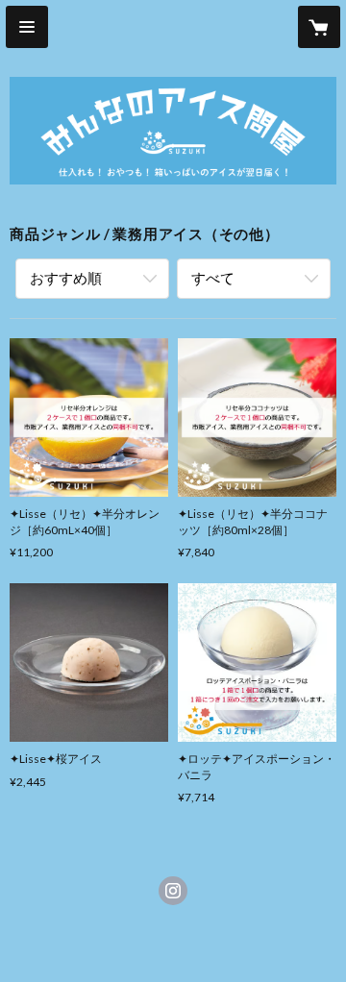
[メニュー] (27, 27)
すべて (213, 277)
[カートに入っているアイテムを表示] (319, 27)
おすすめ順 (66, 277)
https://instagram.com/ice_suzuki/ (173, 890)
